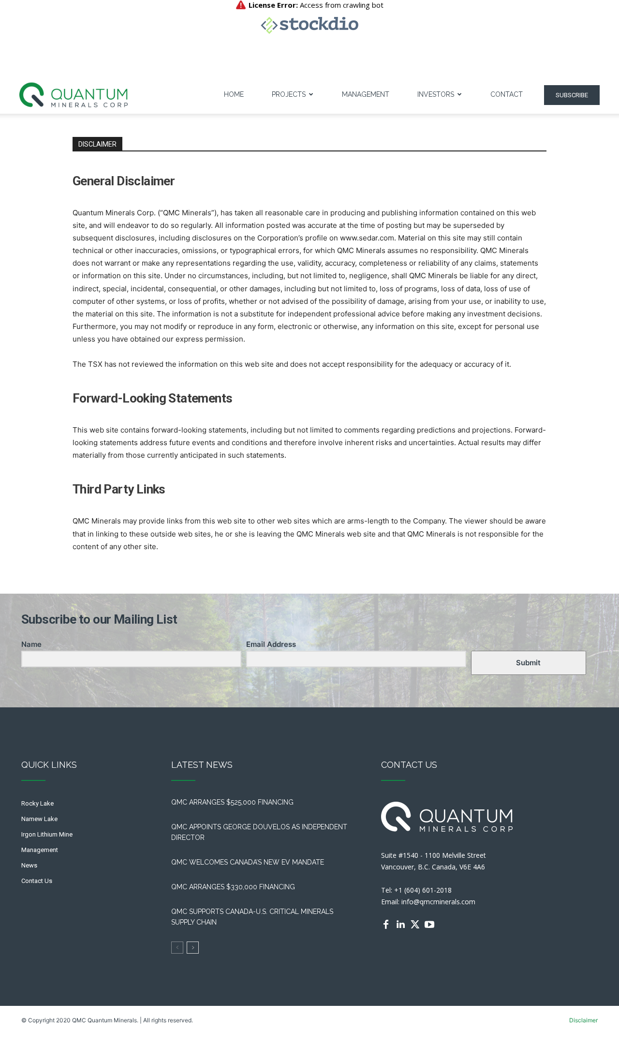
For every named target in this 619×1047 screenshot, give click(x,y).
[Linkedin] (400, 924)
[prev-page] (177, 948)
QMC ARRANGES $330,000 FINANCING (233, 887)
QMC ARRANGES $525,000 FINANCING (234, 802)
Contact (506, 94)
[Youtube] (429, 924)
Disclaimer (583, 1020)
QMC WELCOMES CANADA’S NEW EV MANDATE (249, 862)
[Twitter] (415, 924)
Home (234, 94)
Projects (289, 94)
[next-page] (193, 948)
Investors (435, 94)
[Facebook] (386, 924)
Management (365, 94)
